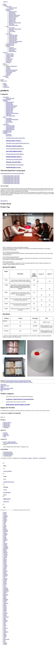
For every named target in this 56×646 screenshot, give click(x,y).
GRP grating (11, 24)
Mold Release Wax (10, 45)
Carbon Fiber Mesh (13, 42)
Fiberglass (8, 10)
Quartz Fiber (8, 6)
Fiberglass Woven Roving (14, 15)
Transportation (9, 72)
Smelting (8, 67)
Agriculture (8, 73)
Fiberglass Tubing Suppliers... (14, 146)
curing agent (3, 384)
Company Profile (9, 53)
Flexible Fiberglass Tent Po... (14, 156)
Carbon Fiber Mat (12, 40)
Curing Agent (12, 50)
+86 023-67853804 (11, 442)
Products (5, 5)
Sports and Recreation (11, 71)
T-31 (2, 390)
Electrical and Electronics (11, 66)
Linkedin (10, 452)
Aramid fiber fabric (10, 43)
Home (4, 4)
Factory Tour (9, 61)
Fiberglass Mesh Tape (13, 16)
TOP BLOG (35, 458)
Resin (7, 26)
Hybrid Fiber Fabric (13, 38)
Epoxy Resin (11, 27)
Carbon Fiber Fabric (13, 35)
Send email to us (4, 200)
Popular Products (9, 9)
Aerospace (8, 68)
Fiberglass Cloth (12, 17)
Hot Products (24, 458)
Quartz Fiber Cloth (13, 7)
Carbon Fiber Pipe (13, 37)
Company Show (9, 58)
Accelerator (11, 47)
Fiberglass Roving (13, 11)
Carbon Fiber (9, 33)
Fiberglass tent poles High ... (14, 162)
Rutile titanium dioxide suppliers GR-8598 (18, 404)
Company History (10, 56)
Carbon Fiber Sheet (13, 36)
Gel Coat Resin (12, 31)
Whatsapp (11, 454)
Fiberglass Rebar (12, 19)
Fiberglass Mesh (12, 14)
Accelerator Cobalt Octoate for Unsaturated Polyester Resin (18, 380)
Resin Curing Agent (5, 389)
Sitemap (30, 458)
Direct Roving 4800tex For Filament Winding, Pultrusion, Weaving (17, 382)
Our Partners (8, 60)
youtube (9, 455)
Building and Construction (11, 70)
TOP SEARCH (42, 458)
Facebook (11, 453)
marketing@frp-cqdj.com (11, 443)
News (4, 63)
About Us (5, 52)
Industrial (8, 75)
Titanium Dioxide (12, 48)
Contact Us (5, 76)
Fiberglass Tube (12, 21)
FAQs (7, 77)
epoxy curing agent (5, 385)
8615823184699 (6, 492)
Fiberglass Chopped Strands (15, 22)
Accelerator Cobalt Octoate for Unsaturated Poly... (20, 399)
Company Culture (10, 55)
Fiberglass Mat (12, 12)
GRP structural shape (13, 25)
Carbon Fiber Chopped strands (15, 41)
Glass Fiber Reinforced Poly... (14, 151)
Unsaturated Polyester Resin (15, 28)
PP (9, 32)
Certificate (8, 57)
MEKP (2, 387)
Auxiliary (8, 46)
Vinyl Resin (11, 30)
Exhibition (8, 62)
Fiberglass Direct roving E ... (14, 140)
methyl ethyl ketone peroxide (7, 388)
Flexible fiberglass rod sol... (13, 167)
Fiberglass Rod (12, 20)
